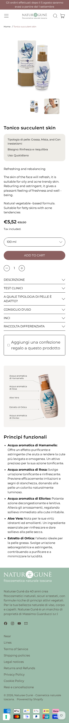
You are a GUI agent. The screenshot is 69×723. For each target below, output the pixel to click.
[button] (55, 16)
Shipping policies (17, 655)
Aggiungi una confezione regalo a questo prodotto (35, 345)
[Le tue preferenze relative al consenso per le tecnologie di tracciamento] (6, 716)
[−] (7, 268)
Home (7, 26)
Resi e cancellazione (19, 687)
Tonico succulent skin (24, 26)
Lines (8, 642)
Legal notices (14, 662)
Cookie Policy (14, 681)
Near (7, 636)
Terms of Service (16, 649)
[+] (22, 268)
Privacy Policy (14, 674)
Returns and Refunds (19, 668)
